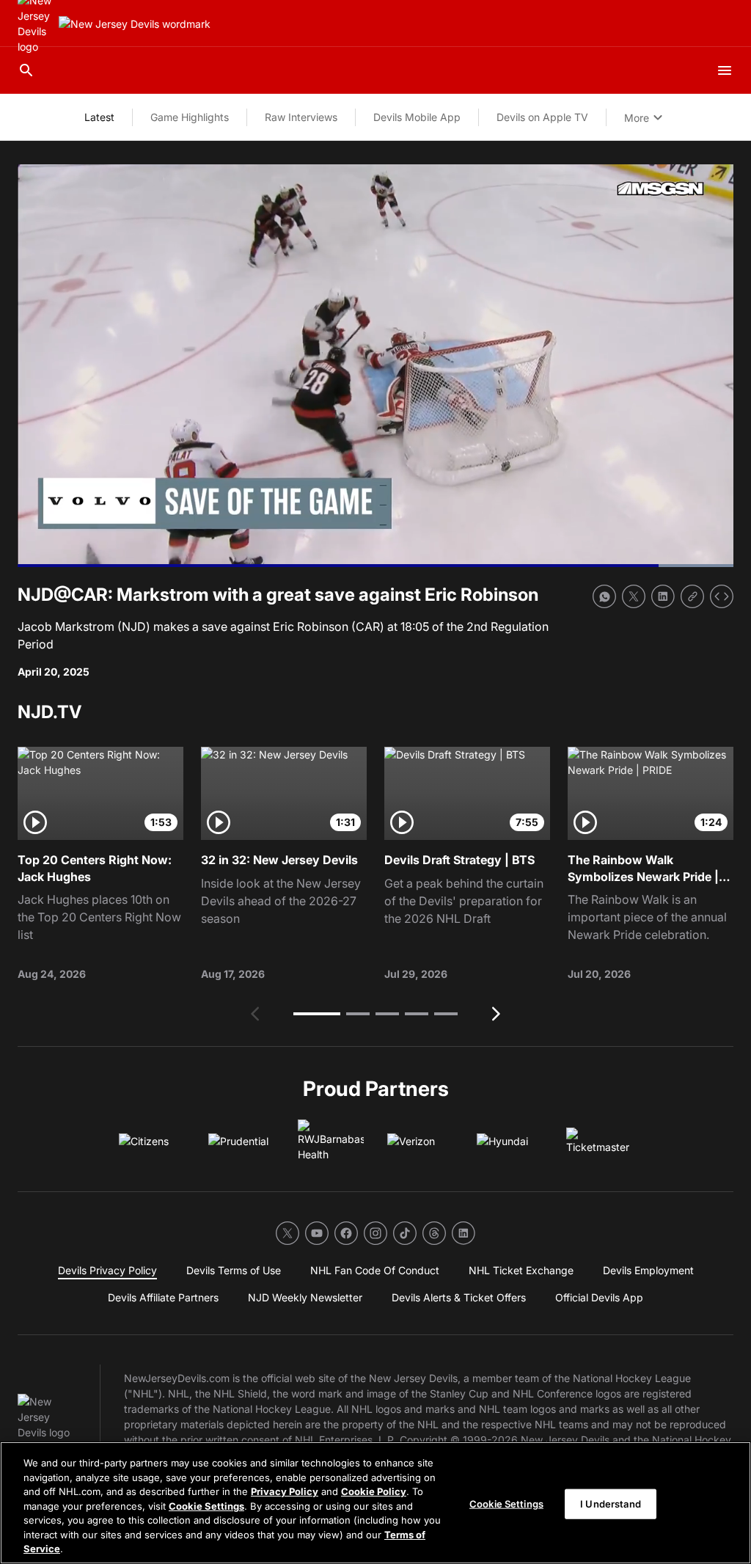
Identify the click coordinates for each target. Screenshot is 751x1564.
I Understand (610, 1503)
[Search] (26, 70)
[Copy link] (692, 596)
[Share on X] (633, 596)
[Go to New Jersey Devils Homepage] (134, 24)
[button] (316, 1013)
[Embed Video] (721, 596)
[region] (375, 1502)
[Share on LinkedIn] (663, 596)
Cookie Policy (373, 1491)
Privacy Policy (284, 1491)
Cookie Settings (206, 1506)
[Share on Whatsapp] (604, 596)
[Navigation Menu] (724, 70)
